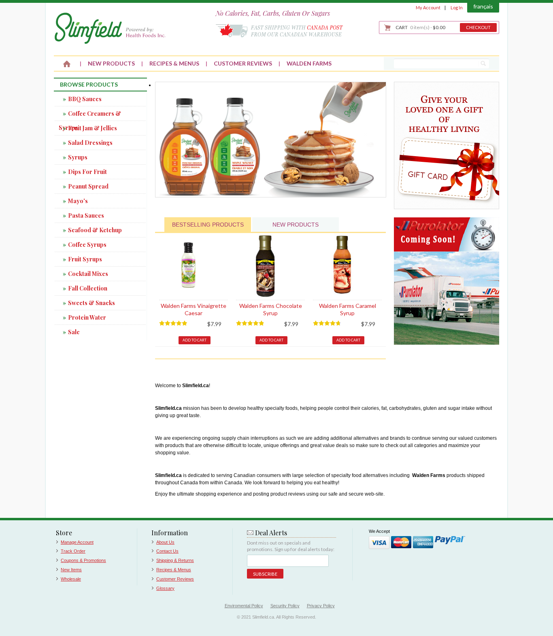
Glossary (165, 588)
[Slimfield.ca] (110, 28)
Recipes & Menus (173, 569)
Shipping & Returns (175, 560)
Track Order (73, 551)
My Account (428, 7)
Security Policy (285, 605)
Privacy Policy (321, 605)
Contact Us (167, 551)
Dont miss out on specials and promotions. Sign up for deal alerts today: (290, 546)
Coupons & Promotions (83, 560)
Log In (457, 7)
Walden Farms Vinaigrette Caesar (193, 309)
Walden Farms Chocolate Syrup (270, 309)
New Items (71, 569)
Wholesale (71, 579)
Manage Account (77, 542)
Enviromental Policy (244, 605)
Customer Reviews (175, 579)
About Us (165, 542)
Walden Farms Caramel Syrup (347, 309)
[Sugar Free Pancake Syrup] (270, 85)
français (483, 6)
